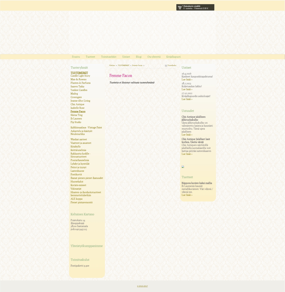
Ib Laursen (76, 118)
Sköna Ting (76, 115)
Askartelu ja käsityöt (81, 131)
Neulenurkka (78, 134)
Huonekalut (77, 181)
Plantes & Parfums (81, 82)
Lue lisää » (187, 79)
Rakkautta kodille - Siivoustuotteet (80, 155)
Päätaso (112, 65)
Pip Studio (76, 122)
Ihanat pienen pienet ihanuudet (87, 178)
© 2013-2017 (142, 286)
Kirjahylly (76, 146)
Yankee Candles (79, 90)
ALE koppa (76, 198)
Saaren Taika (77, 86)
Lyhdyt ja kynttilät (80, 163)
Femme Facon (137, 65)
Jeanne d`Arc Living (80, 100)
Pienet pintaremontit (82, 202)
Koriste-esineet (78, 185)
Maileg (74, 93)
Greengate (76, 97)
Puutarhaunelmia (80, 160)
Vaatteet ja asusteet (81, 142)
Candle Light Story (80, 75)
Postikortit (76, 174)
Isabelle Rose (77, 107)
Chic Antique (77, 104)
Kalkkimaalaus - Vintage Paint (86, 127)
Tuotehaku (171, 65)
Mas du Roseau (78, 79)
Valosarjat (76, 188)
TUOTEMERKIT (123, 65)
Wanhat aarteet (79, 139)
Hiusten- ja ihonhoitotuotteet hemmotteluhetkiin (86, 194)
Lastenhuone (77, 170)
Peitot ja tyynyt (78, 167)
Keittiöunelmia (78, 150)
